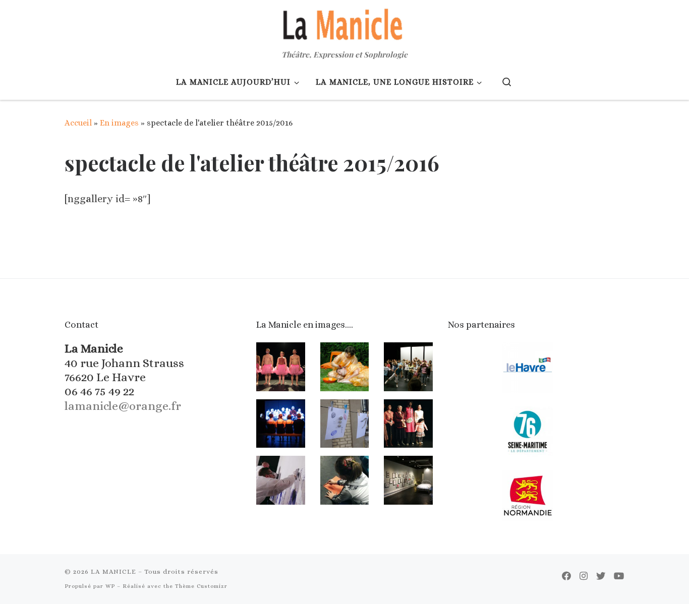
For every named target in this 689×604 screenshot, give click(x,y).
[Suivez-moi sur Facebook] (566, 576)
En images (119, 123)
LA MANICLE (113, 571)
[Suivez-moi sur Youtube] (619, 576)
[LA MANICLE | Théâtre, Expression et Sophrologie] (344, 23)
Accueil (78, 123)
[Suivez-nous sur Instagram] (584, 576)
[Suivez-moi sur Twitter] (600, 576)
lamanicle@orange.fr (123, 406)
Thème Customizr (201, 586)
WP (110, 586)
